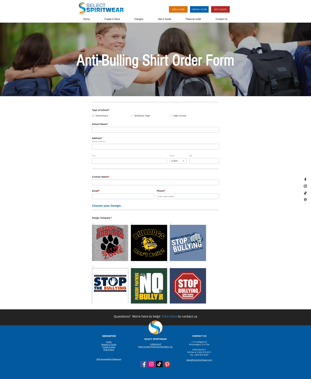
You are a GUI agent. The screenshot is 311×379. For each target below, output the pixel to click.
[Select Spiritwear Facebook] (305, 179)
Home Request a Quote (108, 343)
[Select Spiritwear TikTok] (305, 193)
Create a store (108, 347)
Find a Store (109, 349)
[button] (112, 19)
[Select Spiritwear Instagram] (305, 186)
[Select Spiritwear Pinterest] (305, 200)
